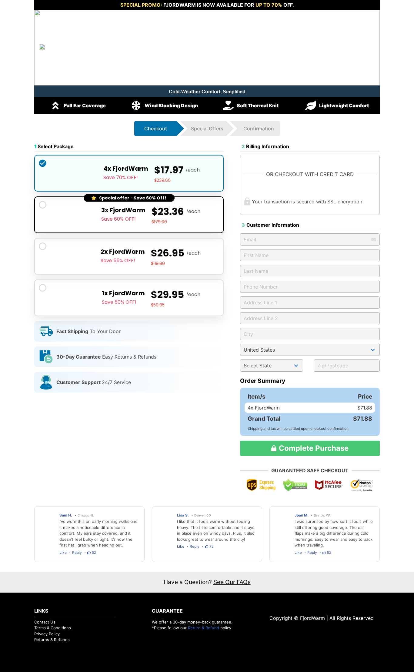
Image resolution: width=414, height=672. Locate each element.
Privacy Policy (47, 633)
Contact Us (44, 622)
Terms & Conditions (52, 627)
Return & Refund (203, 627)
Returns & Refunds (52, 639)
